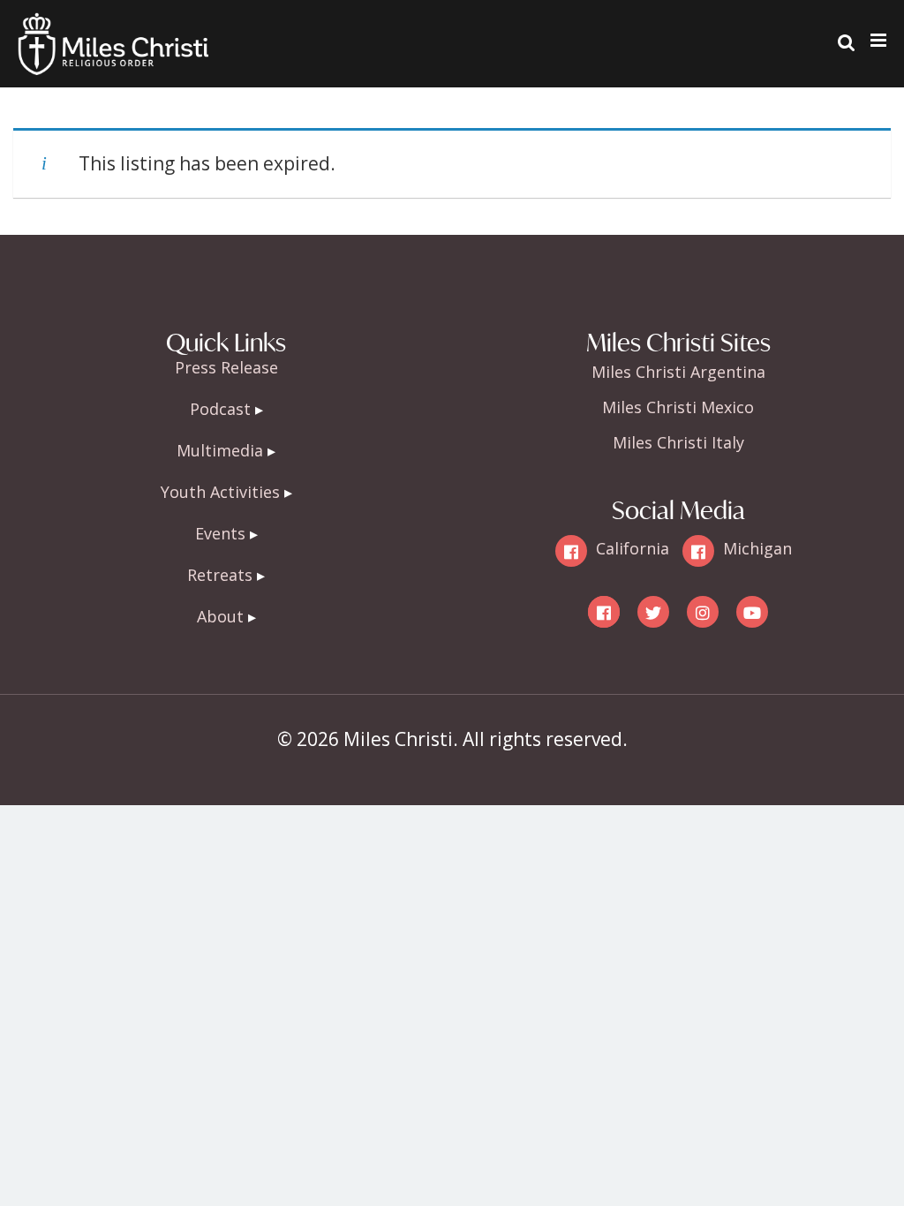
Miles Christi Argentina (678, 371)
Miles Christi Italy (678, 442)
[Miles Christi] (113, 26)
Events (220, 533)
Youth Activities (220, 491)
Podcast (220, 408)
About (220, 616)
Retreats (219, 574)
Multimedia (220, 450)
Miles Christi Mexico (678, 407)
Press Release (226, 367)
